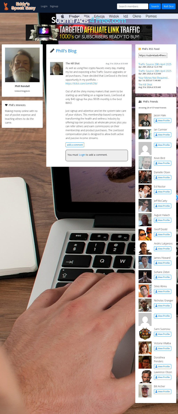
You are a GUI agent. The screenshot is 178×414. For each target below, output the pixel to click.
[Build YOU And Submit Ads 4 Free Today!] (89, 19)
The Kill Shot (73, 63)
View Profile (164, 120)
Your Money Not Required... (154, 77)
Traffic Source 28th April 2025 (155, 71)
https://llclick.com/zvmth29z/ (82, 83)
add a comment (75, 144)
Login (82, 154)
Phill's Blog (66, 51)
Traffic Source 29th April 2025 (155, 64)
